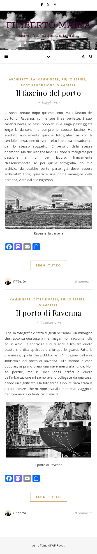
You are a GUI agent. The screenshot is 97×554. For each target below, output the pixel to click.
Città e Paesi (46, 299)
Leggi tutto (48, 265)
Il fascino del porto (48, 93)
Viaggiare (66, 85)
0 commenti (83, 281)
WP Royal (57, 545)
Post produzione (38, 85)
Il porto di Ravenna (48, 313)
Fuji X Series (73, 79)
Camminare (48, 79)
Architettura (22, 79)
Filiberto (19, 281)
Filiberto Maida (48, 25)
